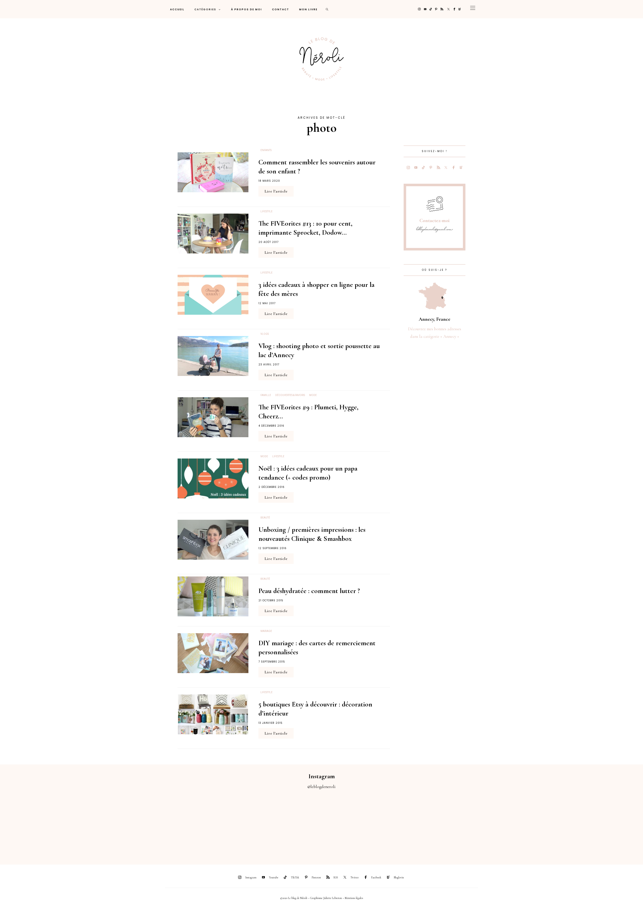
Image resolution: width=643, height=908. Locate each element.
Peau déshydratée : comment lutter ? (309, 591)
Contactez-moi (434, 221)
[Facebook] (454, 9)
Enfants (266, 150)
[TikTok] (431, 9)
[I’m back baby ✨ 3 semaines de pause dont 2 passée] (201, 824)
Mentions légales (354, 898)
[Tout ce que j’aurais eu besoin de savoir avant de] (522, 824)
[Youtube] (425, 9)
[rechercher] (327, 9)
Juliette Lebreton (332, 898)
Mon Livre (308, 9)
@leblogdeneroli (321, 786)
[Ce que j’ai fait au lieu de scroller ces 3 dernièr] (40, 824)
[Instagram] (419, 9)
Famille (265, 395)
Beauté (265, 518)
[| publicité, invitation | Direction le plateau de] (120, 824)
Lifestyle (266, 211)
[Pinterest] (436, 9)
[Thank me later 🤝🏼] (603, 824)
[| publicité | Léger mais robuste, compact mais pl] (362, 824)
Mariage (266, 631)
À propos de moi (246, 9)
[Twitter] (448, 9)
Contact (280, 9)
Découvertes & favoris (290, 395)
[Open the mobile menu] (472, 9)
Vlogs (264, 334)
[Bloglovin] (459, 9)
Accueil (177, 9)
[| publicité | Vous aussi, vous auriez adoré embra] (442, 824)
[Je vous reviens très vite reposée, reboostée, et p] (281, 824)
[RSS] (442, 9)
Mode (313, 395)
